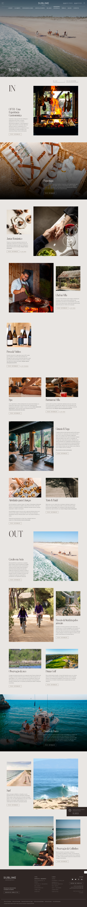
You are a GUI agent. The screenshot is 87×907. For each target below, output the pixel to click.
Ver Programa (25, 366)
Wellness (49, 8)
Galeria (69, 8)
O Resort (10, 8)
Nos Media (55, 885)
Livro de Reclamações (56, 901)
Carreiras (55, 889)
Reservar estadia (68, 3)
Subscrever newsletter (11, 892)
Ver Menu (24, 251)
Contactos (76, 8)
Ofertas (37, 891)
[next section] (77, 71)
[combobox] (58, 81)
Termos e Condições (7, 901)
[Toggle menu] (3, 3)
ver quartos (76, 813)
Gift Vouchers (56, 887)
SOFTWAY (32, 903)
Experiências (56, 8)
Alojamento (17, 8)
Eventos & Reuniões (40, 8)
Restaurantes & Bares (27, 8)
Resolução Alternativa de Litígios (27, 901)
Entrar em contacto (76, 883)
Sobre (53, 878)
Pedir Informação (15, 134)
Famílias (64, 8)
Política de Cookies (48, 901)
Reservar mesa (78, 3)
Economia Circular (58, 880)
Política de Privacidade (16, 901)
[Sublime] (43, 4)
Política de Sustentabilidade (39, 901)
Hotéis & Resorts (40, 878)
